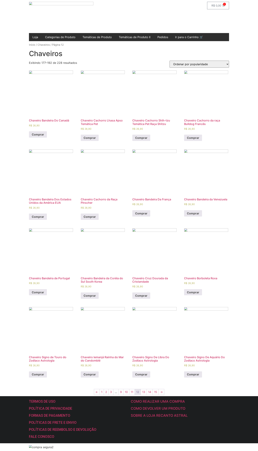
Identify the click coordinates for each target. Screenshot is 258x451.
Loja (35, 37)
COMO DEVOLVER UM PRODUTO (158, 408)
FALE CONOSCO (41, 436)
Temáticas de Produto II (134, 37)
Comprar (38, 134)
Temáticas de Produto (97, 37)
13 (143, 392)
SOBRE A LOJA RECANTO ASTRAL (159, 415)
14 (149, 392)
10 (126, 392)
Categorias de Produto (60, 37)
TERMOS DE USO (42, 401)
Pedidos (162, 37)
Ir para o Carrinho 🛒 (189, 37)
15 (155, 392)
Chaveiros (44, 44)
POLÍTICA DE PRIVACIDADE (50, 408)
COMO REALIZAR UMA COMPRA (158, 401)
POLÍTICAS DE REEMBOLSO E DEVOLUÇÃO (62, 429)
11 (132, 392)
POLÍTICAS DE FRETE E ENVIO (53, 422)
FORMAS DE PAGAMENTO (49, 415)
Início (32, 44)
